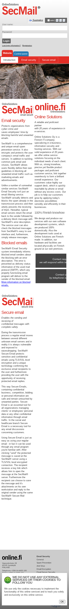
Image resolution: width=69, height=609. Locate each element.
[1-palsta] (57, 20)
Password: (7, 32)
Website (7, 53)
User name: (7, 24)
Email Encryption (44, 569)
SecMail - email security (21, 9)
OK (62, 601)
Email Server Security (46, 572)
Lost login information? (11, 45)
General (40, 559)
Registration (27, 45)
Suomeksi (37, 20)
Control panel (20, 54)
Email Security (43, 556)
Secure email (49, 60)
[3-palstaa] (64, 20)
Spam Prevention (44, 563)
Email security (28, 60)
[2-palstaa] (60, 20)
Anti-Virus (41, 566)
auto (52, 20)
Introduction (9, 60)
